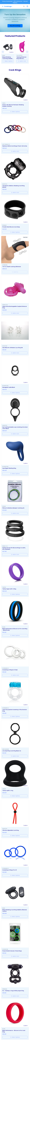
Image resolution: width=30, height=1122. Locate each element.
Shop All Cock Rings (15, 25)
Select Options (9, 61)
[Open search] (23, 6)
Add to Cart (23, 61)
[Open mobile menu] (2, 6)
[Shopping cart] (27, 6)
